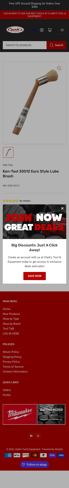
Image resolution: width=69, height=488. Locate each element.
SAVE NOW (34, 276)
